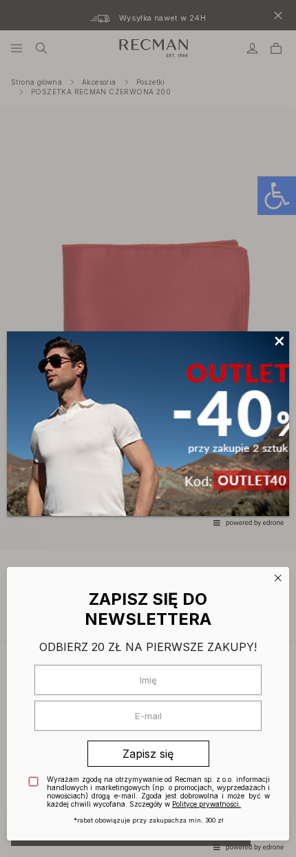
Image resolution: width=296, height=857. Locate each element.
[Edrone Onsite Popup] (148, 428)
